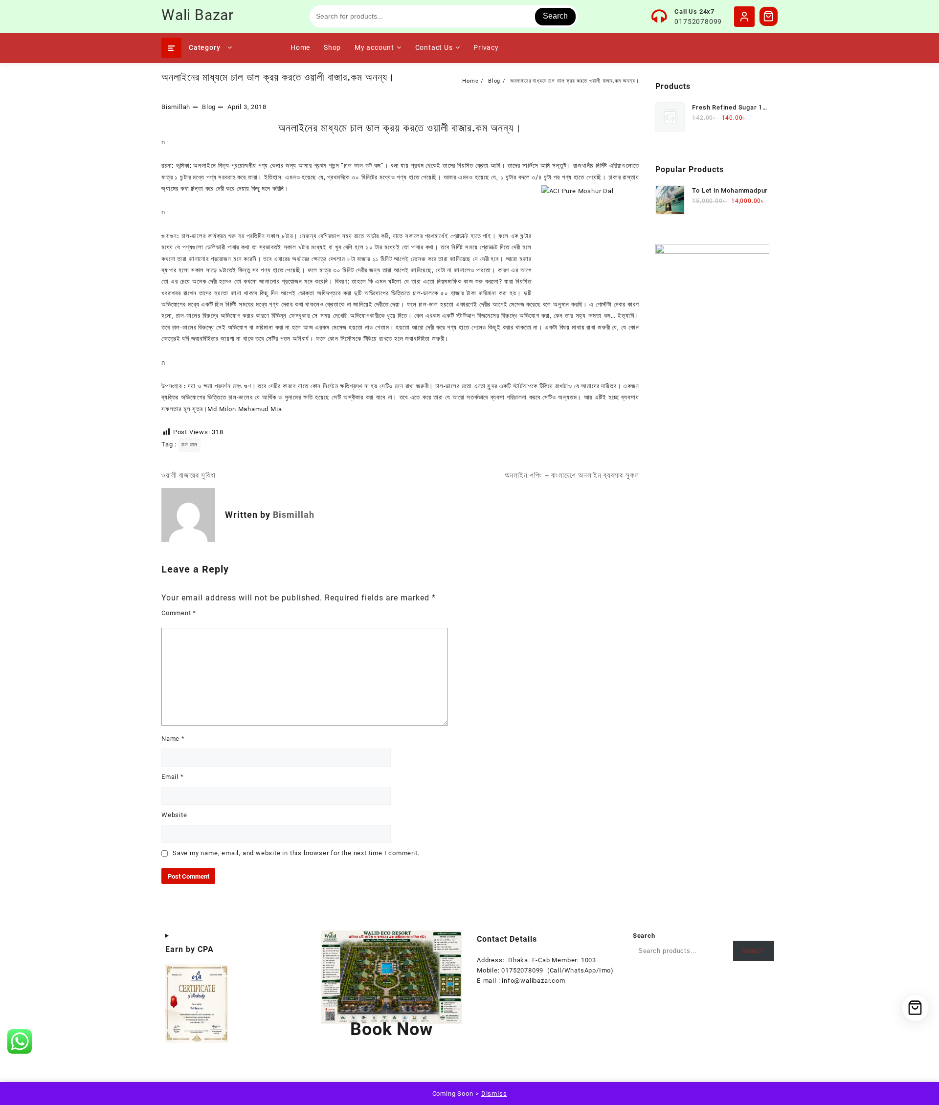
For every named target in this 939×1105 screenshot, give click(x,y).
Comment (178, 613)
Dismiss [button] (494, 1093)
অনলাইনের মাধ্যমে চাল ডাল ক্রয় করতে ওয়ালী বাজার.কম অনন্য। (278, 77)
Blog (209, 106)
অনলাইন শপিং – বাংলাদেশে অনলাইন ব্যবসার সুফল (572, 475)
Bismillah (175, 106)
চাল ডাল (189, 445)
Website (174, 814)
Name (173, 738)
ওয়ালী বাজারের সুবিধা (188, 475)
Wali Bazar (197, 14)
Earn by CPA (189, 949)
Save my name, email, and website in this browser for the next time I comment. (296, 853)
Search (555, 16)
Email (172, 776)
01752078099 (698, 21)
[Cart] (769, 16)
